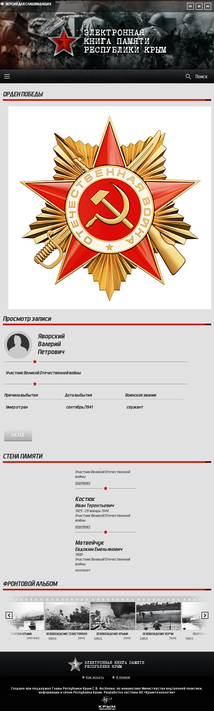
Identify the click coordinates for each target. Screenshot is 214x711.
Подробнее (82, 504)
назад (18, 435)
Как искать (95, 677)
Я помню (123, 677)
